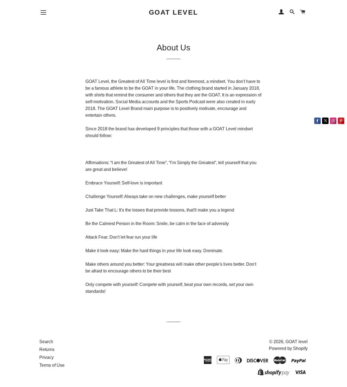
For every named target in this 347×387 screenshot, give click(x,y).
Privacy (46, 357)
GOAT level (173, 12)
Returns (46, 349)
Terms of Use (52, 365)
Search (46, 341)
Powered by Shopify (288, 348)
